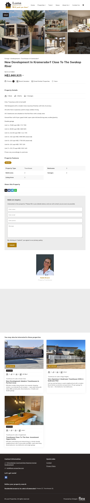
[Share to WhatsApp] (15, 190)
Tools (50, 5)
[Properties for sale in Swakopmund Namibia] (17, 5)
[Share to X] (6, 190)
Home (33, 5)
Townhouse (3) (48, 488)
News (58, 5)
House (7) (40, 488)
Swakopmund (15, 58)
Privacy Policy (51, 466)
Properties (41, 5)
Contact (49, 463)
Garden (8, 163)
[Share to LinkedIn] (12, 190)
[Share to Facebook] (9, 190)
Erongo (7, 58)
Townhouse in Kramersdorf (30, 58)
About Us (65, 5)
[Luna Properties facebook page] (6, 477)
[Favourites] (83, 5)
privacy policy (38, 240)
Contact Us (76, 5)
